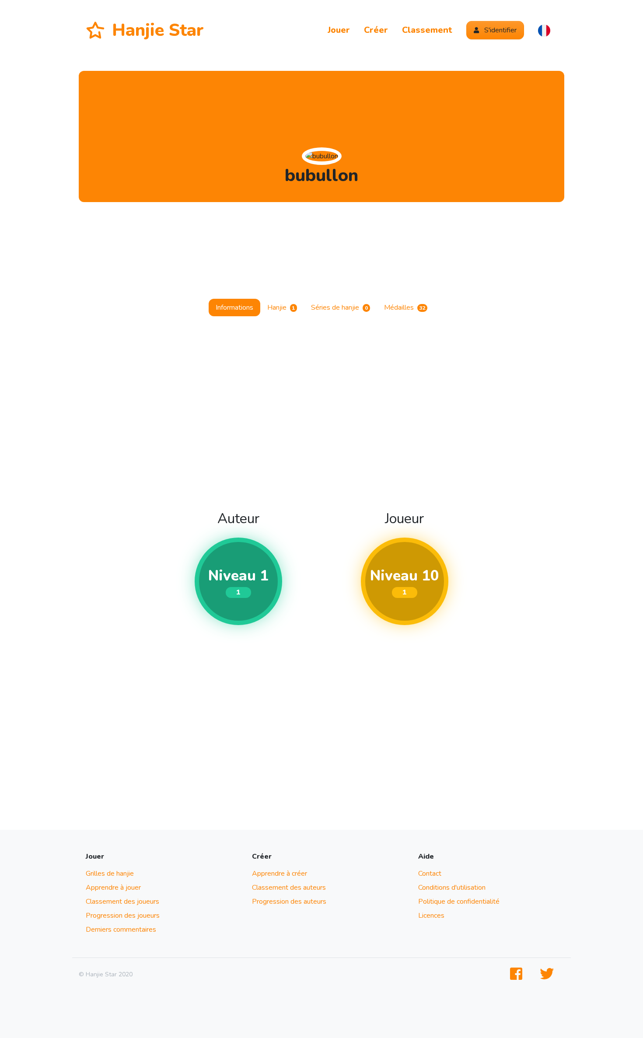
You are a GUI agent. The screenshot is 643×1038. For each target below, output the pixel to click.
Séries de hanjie (339, 307)
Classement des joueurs (122, 901)
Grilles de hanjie (110, 873)
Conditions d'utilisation (452, 887)
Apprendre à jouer (113, 887)
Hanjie (281, 307)
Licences (431, 915)
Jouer (339, 30)
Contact (429, 873)
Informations (234, 307)
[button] (544, 30)
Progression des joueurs (123, 915)
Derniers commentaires (121, 929)
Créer (376, 30)
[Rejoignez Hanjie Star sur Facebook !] (518, 974)
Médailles (405, 307)
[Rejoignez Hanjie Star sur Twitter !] (548, 974)
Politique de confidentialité (459, 901)
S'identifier (499, 30)
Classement (427, 30)
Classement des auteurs (289, 887)
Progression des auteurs (289, 901)
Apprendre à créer (279, 873)
